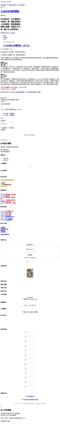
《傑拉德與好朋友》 (33, 92)
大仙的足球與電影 (10, 11)
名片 (5, 39)
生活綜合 (12, 33)
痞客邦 (11, 109)
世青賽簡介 (3, 227)
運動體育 (12, 113)
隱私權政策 (38, 403)
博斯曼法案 (3, 229)
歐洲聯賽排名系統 (4, 228)
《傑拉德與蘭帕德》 (20, 92)
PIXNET (19, 403)
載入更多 (3, 120)
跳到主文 (3, 15)
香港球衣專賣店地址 (5, 233)
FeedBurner (33, 257)
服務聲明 (44, 403)
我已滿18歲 (3, 421)
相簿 (5, 35)
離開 (8, 421)
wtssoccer (3, 101)
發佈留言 (3, 129)
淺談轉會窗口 (3, 231)
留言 (14, 109)
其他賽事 (12, 115)
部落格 (5, 37)
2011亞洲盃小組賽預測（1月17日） (17, 46)
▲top (2, 117)
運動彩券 (8, 87)
